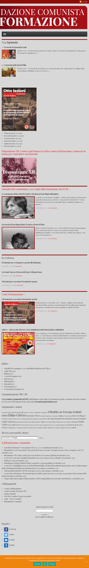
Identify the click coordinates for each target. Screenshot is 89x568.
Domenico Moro (32, 415)
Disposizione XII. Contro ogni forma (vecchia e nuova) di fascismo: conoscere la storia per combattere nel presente (44, 152)
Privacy (52, 564)
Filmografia (8, 381)
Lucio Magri (48, 422)
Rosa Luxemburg (38, 428)
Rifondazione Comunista (15, 428)
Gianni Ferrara (17, 419)
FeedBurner (49, 517)
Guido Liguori (8, 421)
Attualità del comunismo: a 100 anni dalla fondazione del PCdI (26, 368)
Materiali (7, 384)
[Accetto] (86, 561)
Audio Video (8, 371)
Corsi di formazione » (13, 294)
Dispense (7, 379)
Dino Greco (16, 415)
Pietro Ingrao (39, 425)
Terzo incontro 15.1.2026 (13, 138)
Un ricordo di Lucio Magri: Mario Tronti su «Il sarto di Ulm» (23, 224)
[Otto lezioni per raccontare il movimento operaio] (18, 312)
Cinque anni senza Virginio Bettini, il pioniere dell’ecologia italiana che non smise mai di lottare (37, 479)
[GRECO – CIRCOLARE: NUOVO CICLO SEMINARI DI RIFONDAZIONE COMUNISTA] (18, 343)
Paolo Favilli (11, 425)
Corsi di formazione (11, 376)
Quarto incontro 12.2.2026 (13, 141)
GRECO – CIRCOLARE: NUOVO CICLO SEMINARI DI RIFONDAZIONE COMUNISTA (33, 330)
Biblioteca (7, 374)
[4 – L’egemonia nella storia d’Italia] (9, 72)
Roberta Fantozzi (28, 428)
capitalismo (37, 412)
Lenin (32, 422)
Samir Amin (47, 428)
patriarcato (32, 425)
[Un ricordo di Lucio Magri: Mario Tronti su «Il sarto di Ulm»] (18, 238)
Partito (27, 425)
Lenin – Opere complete (13, 499)
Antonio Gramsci (28, 412)
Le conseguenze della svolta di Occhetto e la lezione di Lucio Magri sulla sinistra (30, 194)
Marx (54, 422)
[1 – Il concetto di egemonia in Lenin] (9, 54)
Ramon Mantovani (61, 425)
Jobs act (27, 422)
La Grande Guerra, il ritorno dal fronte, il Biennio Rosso (22, 272)
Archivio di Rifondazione (13, 489)
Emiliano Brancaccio (65, 416)
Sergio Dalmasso (56, 428)
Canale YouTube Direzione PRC (15, 491)
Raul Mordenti (71, 425)
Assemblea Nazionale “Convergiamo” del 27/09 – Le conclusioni (27, 448)
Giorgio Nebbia (42, 419)
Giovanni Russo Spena (70, 419)
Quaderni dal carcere (50, 425)
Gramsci (82, 418)
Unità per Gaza (9, 461)
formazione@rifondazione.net (46, 402)
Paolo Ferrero (19, 425)
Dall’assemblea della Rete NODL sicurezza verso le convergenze (27, 471)
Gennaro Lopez (7, 419)
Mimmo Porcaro (61, 422)
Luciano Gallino (40, 422)
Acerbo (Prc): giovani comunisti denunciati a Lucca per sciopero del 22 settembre (33, 458)
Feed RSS (84, 2)
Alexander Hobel (6, 412)
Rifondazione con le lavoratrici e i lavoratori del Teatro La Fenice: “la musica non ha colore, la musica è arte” (42, 450)
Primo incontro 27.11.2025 (13, 133)
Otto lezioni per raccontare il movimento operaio (19, 281)
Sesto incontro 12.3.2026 (12, 146)
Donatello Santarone (46, 416)
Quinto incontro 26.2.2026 (13, 144)
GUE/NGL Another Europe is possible (17, 496)
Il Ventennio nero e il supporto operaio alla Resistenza (21, 263)
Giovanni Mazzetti (54, 418)
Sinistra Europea (65, 428)
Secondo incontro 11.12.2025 (14, 136)
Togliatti (73, 428)
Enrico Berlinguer (79, 416)
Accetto (37, 564)
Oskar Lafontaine (72, 422)
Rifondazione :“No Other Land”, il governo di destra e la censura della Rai (30, 455)
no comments (52, 208)
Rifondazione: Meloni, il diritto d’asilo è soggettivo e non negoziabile (28, 463)
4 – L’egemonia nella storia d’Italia (14, 65)
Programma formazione (13, 389)
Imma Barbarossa (20, 422)
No (45, 564)
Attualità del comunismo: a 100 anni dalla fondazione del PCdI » (36, 189)
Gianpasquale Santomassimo (29, 419)
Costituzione (44, 412)
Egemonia (55, 416)
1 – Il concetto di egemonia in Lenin (14, 47)
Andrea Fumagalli (17, 412)
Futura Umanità (10, 494)
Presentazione (9, 387)
